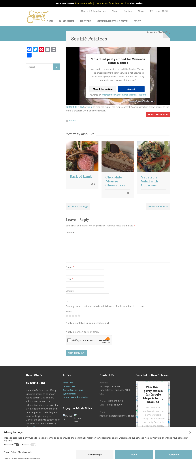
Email (69, 278)
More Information (103, 89)
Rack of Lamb (81, 176)
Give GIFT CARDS (65, 3)
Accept (131, 89)
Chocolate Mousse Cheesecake (115, 181)
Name (70, 267)
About (114, 11)
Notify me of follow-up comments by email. (87, 322)
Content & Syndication (93, 11)
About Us (68, 382)
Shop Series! (136, 3)
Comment (72, 232)
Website (70, 290)
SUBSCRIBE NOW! (75, 106)
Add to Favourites (159, 114)
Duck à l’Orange (78, 206)
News (141, 11)
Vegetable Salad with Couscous (149, 181)
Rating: (69, 311)
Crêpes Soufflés (158, 206)
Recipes (72, 120)
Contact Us (69, 386)
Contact (128, 11)
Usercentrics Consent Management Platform (124, 94)
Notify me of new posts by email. (82, 331)
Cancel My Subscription (75, 397)
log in (89, 106)
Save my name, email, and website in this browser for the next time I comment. (105, 306)
